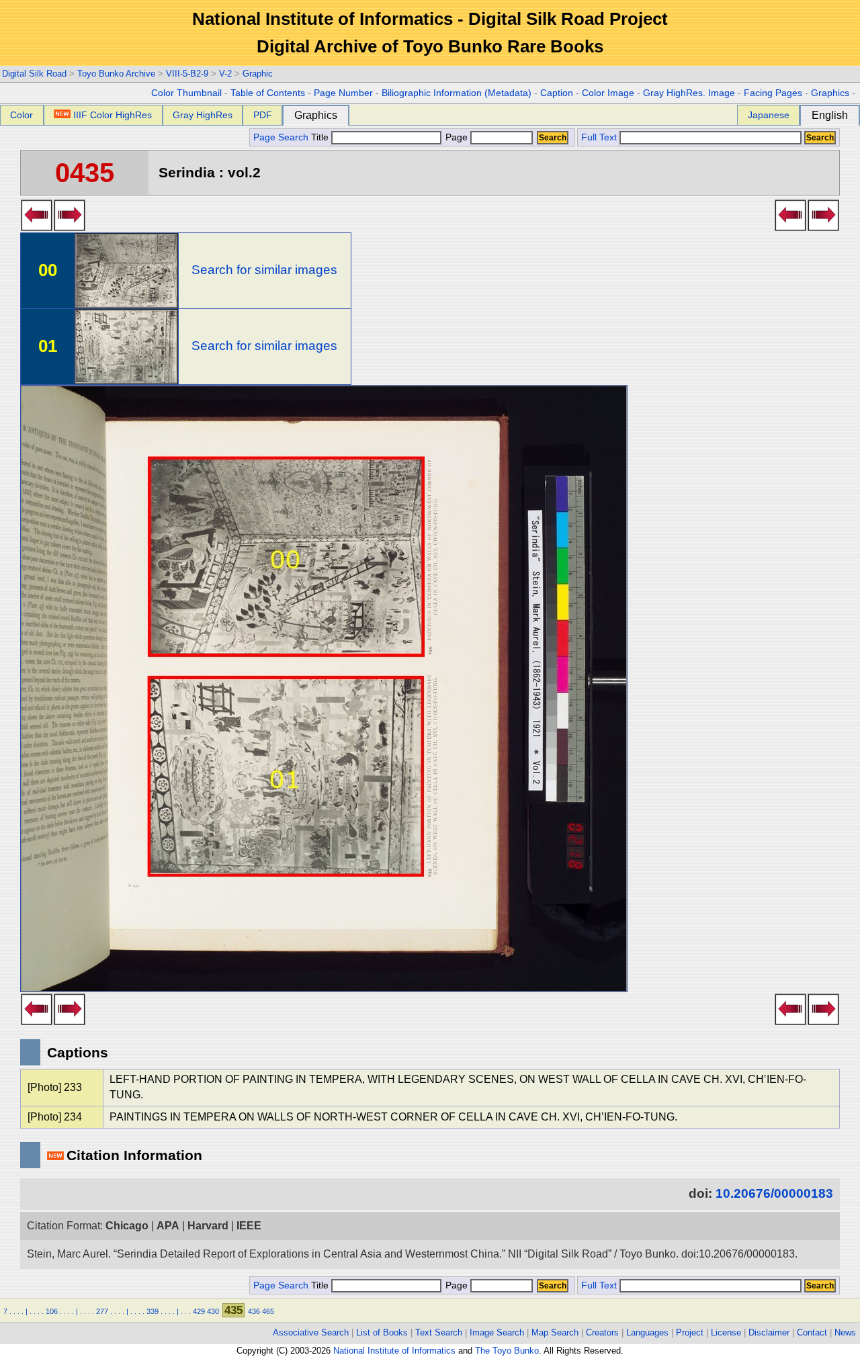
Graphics (830, 93)
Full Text (599, 137)
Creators (602, 1332)
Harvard (207, 1225)
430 (213, 1311)
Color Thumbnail (186, 93)
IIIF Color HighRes (112, 114)
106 (52, 1311)
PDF (262, 114)
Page (456, 137)
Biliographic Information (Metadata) (456, 93)
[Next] (69, 227)
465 (268, 1311)
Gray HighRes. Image (689, 93)
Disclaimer (768, 1332)
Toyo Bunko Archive (116, 74)
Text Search (438, 1332)
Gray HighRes (202, 114)
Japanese (768, 114)
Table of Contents (267, 93)
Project (689, 1332)
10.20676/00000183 (774, 1193)
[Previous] (36, 227)
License (726, 1332)
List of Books (382, 1332)
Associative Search (311, 1332)
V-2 (225, 74)
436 (254, 1311)
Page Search (280, 137)
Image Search (497, 1332)
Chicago (126, 1225)
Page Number (343, 93)
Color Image (608, 93)
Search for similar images (264, 270)
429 (199, 1311)
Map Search (554, 1332)
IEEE (248, 1225)
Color (21, 114)
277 (102, 1311)
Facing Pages (773, 93)
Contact (812, 1332)
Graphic (258, 74)
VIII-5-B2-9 (187, 74)
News (845, 1332)
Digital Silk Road (34, 74)
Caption (556, 93)
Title (321, 137)
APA (168, 1225)
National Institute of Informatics (394, 1351)
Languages (647, 1332)
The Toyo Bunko (507, 1351)
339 (152, 1311)
